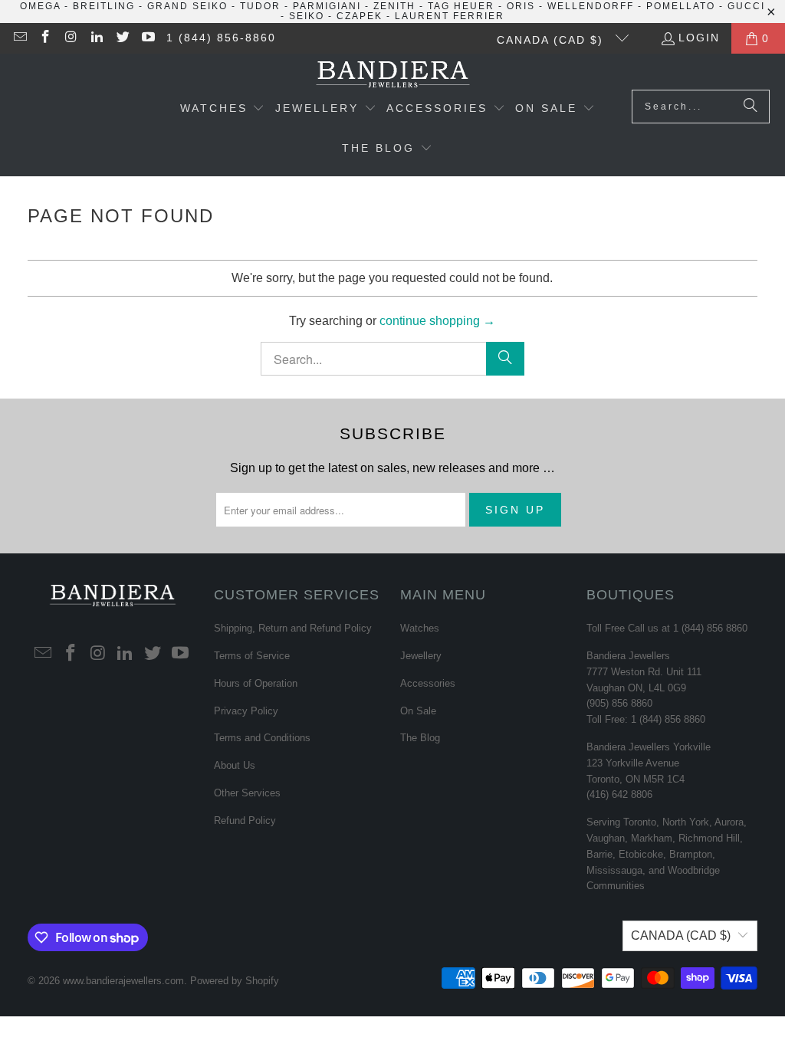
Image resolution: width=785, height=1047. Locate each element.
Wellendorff (590, 6)
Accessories (427, 683)
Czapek (360, 16)
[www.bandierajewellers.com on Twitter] (122, 38)
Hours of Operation (255, 683)
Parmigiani (327, 6)
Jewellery (421, 655)
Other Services (247, 793)
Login (699, 37)
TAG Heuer (461, 6)
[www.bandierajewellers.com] (392, 75)
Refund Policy (245, 820)
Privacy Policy (246, 711)
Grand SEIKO (187, 6)
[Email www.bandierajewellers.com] (19, 38)
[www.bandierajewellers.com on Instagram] (70, 38)
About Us (234, 765)
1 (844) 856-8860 (221, 37)
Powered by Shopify (234, 980)
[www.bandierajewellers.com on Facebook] (45, 38)
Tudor (260, 6)
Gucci (746, 6)
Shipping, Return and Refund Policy (293, 628)
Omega (40, 6)
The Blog (420, 737)
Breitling (104, 6)
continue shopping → (437, 320)
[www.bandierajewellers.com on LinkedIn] (96, 38)
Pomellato (680, 6)
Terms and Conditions (262, 737)
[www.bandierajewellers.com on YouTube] (148, 38)
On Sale (418, 711)
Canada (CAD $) (552, 40)
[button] (222, 110)
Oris (521, 6)
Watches (419, 628)
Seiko (306, 16)
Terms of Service (252, 655)
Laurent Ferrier (449, 16)
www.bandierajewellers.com (123, 980)
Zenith (394, 6)
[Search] (750, 106)
